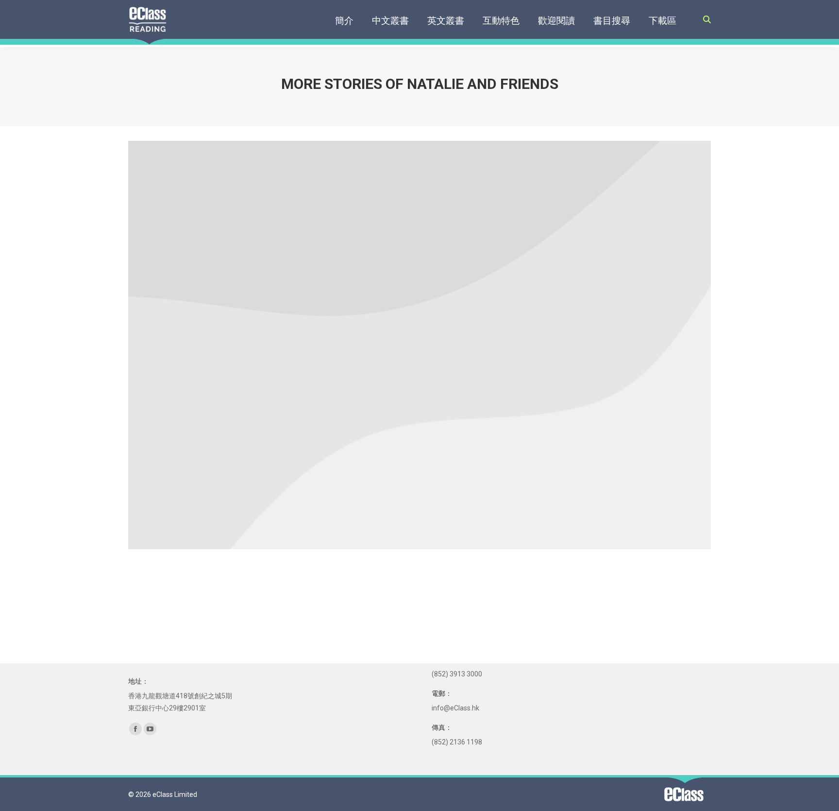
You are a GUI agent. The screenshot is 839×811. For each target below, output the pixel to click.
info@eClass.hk (455, 708)
